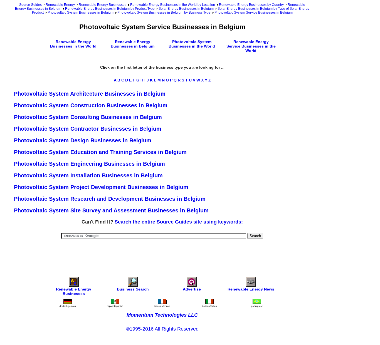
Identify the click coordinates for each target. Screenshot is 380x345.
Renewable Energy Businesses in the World (73, 43)
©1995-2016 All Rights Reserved (162, 329)
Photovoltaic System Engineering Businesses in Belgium (89, 164)
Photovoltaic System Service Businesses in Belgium (253, 12)
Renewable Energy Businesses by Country (251, 5)
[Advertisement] (162, 254)
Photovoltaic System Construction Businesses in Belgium (90, 105)
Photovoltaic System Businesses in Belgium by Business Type (164, 12)
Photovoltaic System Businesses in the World (192, 43)
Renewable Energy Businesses (102, 5)
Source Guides (30, 5)
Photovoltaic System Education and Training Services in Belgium (100, 152)
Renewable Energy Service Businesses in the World (251, 46)
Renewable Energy (60, 5)
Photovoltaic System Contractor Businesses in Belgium (87, 129)
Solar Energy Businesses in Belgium (186, 9)
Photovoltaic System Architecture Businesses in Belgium (90, 94)
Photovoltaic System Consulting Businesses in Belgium (88, 117)
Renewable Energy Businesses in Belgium (132, 43)
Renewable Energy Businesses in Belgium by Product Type (110, 9)
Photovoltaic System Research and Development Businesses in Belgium (110, 199)
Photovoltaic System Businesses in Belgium (80, 12)
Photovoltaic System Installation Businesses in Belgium (88, 175)
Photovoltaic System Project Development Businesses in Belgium (101, 187)
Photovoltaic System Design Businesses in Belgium (82, 140)
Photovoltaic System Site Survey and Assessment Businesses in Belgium (111, 210)
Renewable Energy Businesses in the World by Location (172, 5)
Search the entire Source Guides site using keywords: (179, 222)
